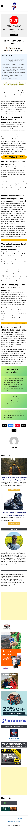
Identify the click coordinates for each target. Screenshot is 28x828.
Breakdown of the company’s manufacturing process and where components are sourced (13, 67)
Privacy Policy (8, 818)
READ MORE (14, 34)
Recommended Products (14, 821)
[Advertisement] (14, 606)
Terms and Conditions (18, 818)
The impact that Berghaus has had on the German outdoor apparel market (14, 73)
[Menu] (2, 6)
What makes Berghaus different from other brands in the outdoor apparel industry (14, 70)
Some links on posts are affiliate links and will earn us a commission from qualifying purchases (16, 60)
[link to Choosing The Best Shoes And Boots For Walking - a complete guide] (14, 501)
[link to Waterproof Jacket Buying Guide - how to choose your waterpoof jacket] (14, 466)
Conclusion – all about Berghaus (10, 78)
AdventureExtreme (14, 738)
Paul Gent (14, 448)
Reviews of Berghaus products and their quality (13, 64)
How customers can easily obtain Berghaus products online (12, 76)
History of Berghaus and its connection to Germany (14, 63)
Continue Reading (14, 489)
